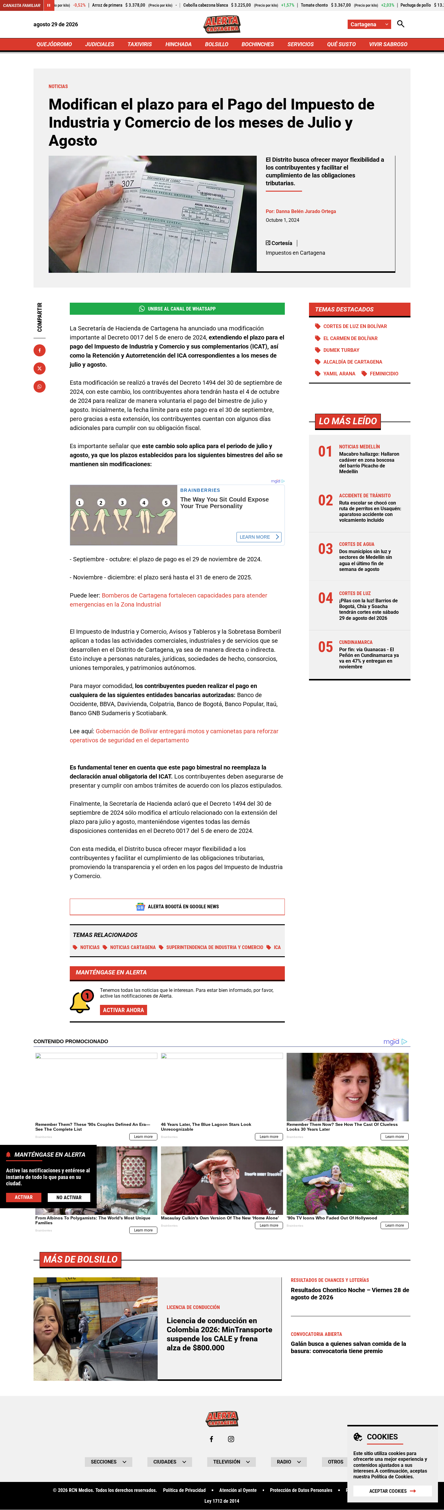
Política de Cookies (392, 1477)
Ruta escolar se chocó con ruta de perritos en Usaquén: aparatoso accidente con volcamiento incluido (370, 511)
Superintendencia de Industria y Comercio (214, 947)
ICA (277, 947)
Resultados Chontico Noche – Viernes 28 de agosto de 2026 (350, 1293)
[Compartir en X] (40, 368)
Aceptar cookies (388, 1491)
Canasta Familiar (21, 5)
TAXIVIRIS (139, 44)
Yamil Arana (339, 374)
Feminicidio (384, 374)
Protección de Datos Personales (301, 1490)
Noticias (90, 947)
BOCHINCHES (258, 44)
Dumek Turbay (341, 350)
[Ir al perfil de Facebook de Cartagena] (211, 1439)
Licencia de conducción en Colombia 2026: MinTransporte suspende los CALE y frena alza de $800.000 (219, 1334)
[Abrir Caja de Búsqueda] (400, 24)
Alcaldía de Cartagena (352, 362)
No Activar (69, 1197)
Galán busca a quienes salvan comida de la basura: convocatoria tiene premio (348, 1347)
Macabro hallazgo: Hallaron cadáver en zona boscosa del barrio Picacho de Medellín (369, 462)
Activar (24, 1197)
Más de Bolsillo (80, 1259)
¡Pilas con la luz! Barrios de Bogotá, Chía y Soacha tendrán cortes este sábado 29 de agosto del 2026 (369, 609)
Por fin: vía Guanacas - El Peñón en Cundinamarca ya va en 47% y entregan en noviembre (369, 658)
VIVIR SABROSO (388, 44)
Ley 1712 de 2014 (221, 1501)
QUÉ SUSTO (341, 44)
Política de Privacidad (184, 1490)
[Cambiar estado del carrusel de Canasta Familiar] (48, 5)
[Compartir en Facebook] (40, 350)
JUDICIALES (99, 44)
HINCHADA (179, 44)
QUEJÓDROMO (54, 44)
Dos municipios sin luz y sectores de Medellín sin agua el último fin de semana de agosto (365, 560)
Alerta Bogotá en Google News (183, 907)
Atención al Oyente (238, 1490)
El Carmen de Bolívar (350, 338)
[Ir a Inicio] (222, 24)
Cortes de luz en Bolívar (355, 326)
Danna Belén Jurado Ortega (306, 211)
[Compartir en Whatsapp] (40, 387)
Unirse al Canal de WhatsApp (182, 309)
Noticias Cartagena (133, 947)
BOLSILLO (216, 44)
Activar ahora (123, 1010)
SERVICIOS (301, 44)
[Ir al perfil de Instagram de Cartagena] (231, 1439)
